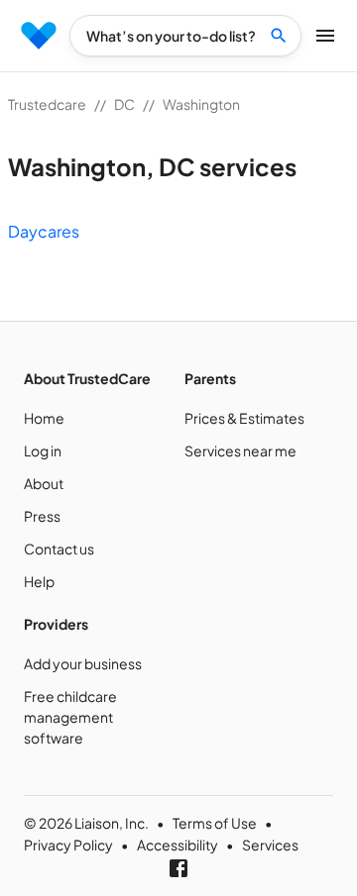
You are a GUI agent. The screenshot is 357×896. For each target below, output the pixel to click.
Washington (201, 104)
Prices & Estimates (244, 418)
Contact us (59, 548)
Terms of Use (215, 823)
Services (270, 844)
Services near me (240, 450)
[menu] (38, 35)
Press (42, 516)
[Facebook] (178, 868)
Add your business (83, 663)
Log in (42, 450)
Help (39, 581)
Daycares (43, 231)
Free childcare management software (70, 717)
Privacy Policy (68, 844)
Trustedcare (47, 104)
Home (44, 418)
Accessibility (177, 844)
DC (124, 104)
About (43, 483)
